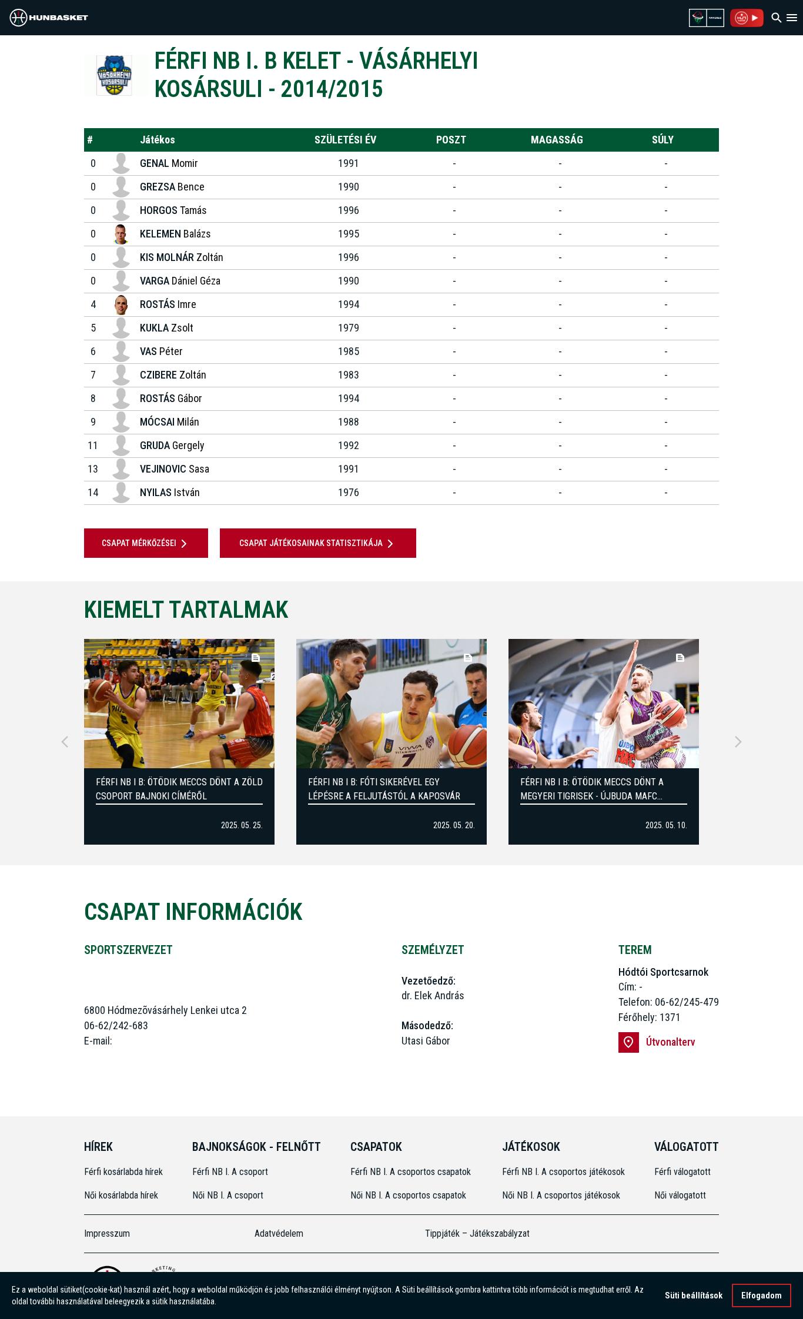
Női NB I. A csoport (227, 1195)
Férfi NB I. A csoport (230, 1171)
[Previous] (65, 742)
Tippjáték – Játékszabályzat (477, 1233)
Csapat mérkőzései (139, 543)
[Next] (738, 742)
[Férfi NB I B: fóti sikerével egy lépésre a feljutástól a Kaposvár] (391, 703)
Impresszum (107, 1233)
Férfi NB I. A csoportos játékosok (563, 1171)
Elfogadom (761, 1295)
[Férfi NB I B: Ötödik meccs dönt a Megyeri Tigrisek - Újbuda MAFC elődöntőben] (603, 703)
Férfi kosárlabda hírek (123, 1171)
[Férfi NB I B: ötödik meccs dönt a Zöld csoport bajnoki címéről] (179, 703)
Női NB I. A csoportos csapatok (409, 1195)
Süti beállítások (693, 1295)
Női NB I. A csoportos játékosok (561, 1195)
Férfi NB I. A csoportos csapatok (411, 1171)
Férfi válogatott (682, 1171)
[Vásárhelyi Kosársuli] (116, 75)
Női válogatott (680, 1195)
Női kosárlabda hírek (121, 1195)
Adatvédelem (279, 1233)
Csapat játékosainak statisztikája (311, 543)
